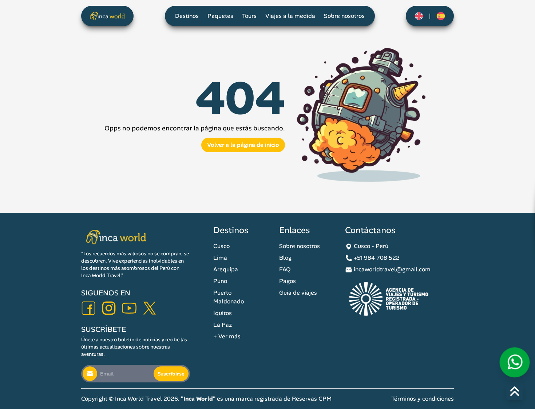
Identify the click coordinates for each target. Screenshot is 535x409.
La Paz (222, 325)
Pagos (287, 281)
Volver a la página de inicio (243, 145)
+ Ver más (227, 336)
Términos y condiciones (422, 398)
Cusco (221, 246)
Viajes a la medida (290, 16)
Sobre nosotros (344, 16)
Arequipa (225, 269)
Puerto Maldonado (228, 297)
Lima (220, 257)
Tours (249, 16)
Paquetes (220, 16)
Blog (285, 257)
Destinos (187, 16)
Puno (220, 281)
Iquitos (222, 313)
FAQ (285, 269)
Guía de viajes (298, 292)
